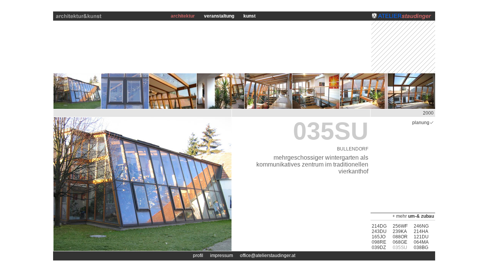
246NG (421, 226)
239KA (400, 231)
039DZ (379, 247)
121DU (421, 236)
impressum (221, 255)
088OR (400, 236)
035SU (400, 247)
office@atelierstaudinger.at (267, 255)
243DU (379, 231)
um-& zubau (421, 216)
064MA (421, 242)
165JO (378, 236)
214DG (379, 226)
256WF (400, 226)
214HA (421, 231)
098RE (379, 242)
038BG (421, 247)
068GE (400, 242)
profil (198, 255)
